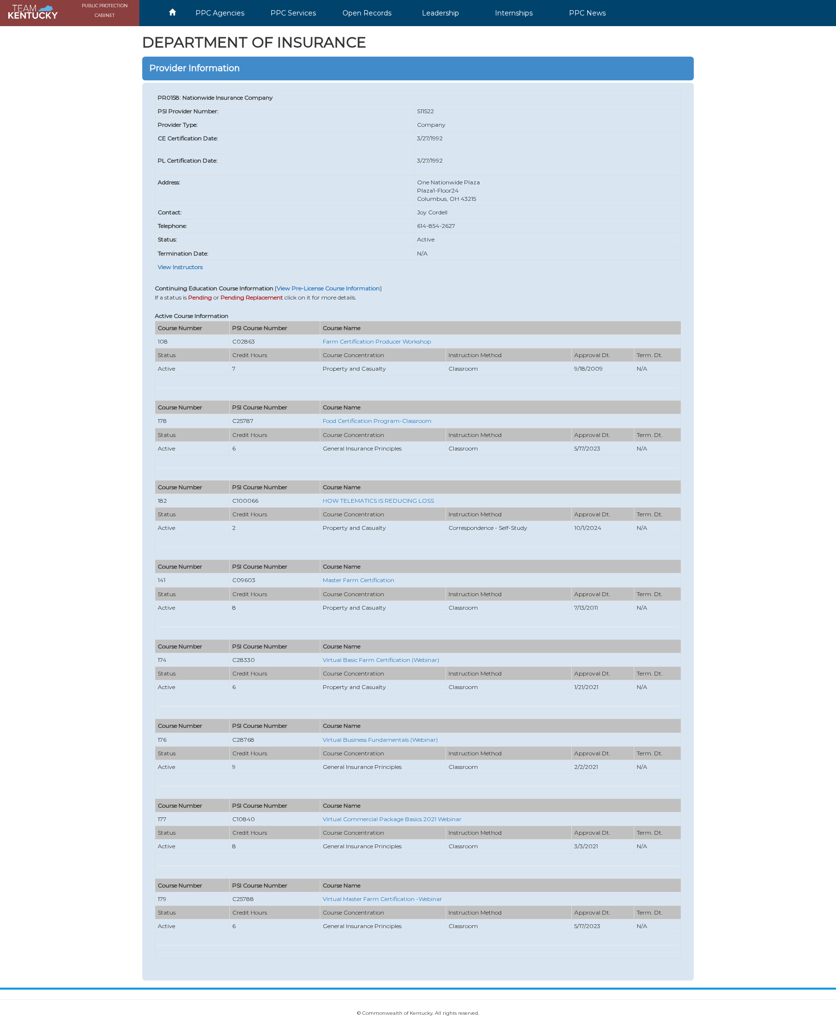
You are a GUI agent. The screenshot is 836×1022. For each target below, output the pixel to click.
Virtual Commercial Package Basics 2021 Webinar (392, 819)
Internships (514, 13)
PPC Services (293, 13)
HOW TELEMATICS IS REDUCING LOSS (378, 500)
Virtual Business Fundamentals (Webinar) (380, 739)
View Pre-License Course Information (328, 288)
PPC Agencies (219, 13)
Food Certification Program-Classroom (377, 420)
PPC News (587, 13)
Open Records (367, 13)
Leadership (440, 13)
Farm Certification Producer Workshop (377, 341)
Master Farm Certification (358, 580)
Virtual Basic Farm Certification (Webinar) (381, 659)
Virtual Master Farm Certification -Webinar (382, 898)
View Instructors (180, 267)
